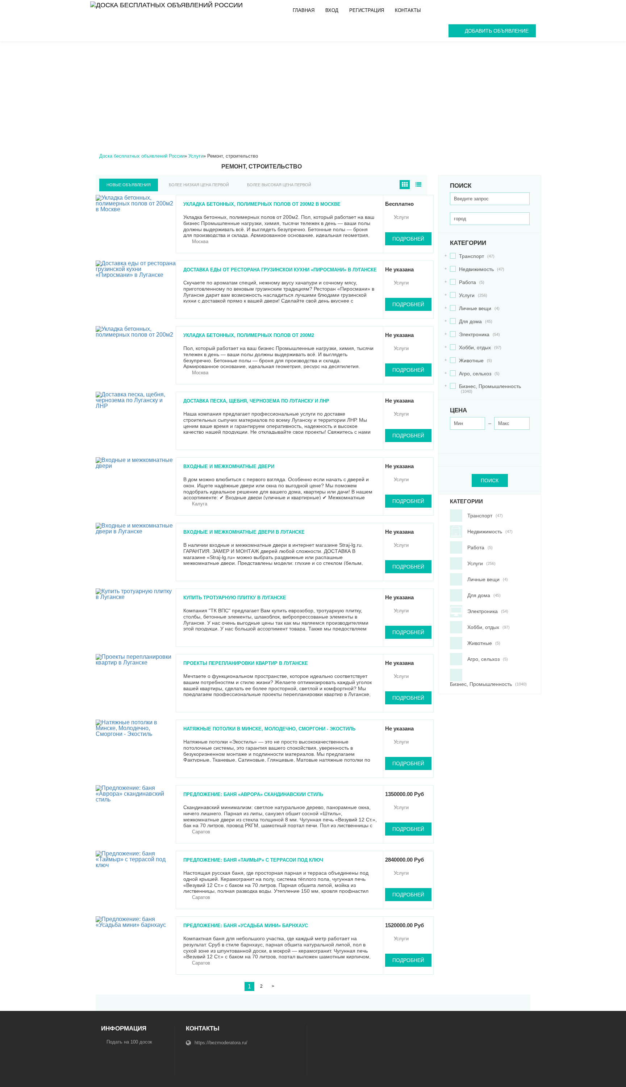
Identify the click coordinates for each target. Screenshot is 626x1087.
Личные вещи (475, 308)
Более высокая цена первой (279, 185)
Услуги (468, 295)
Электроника (475, 334)
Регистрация (366, 10)
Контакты (408, 10)
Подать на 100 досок (129, 1042)
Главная (303, 10)
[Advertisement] (313, 95)
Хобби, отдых (475, 347)
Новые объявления (129, 185)
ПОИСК (489, 480)
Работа (467, 282)
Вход (331, 10)
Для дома (471, 321)
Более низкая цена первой (199, 185)
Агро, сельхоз (475, 373)
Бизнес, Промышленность (485, 388)
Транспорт (472, 256)
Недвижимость (477, 269)
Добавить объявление (497, 31)
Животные (471, 360)
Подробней (408, 239)
